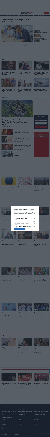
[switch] (34, 218)
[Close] (37, 207)
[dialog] (25, 218)
